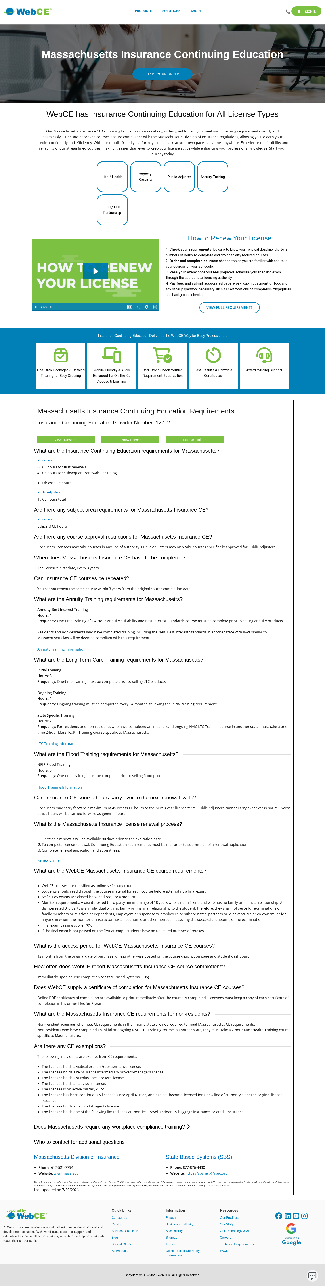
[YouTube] (296, 1217)
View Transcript (66, 440)
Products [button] (143, 10)
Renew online (48, 860)
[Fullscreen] (155, 307)
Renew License (130, 440)
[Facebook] (278, 1217)
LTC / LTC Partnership (112, 210)
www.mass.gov (66, 1173)
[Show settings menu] (146, 307)
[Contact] (287, 11)
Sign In (310, 11)
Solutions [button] (171, 10)
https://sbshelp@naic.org (206, 1173)
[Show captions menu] (130, 307)
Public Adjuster (179, 177)
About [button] (196, 10)
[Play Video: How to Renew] (95, 271)
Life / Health (112, 177)
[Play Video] (36, 307)
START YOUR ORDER (162, 74)
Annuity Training (213, 177)
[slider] (87, 307)
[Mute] (138, 307)
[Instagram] (304, 1217)
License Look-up (194, 440)
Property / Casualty (146, 177)
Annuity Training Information (61, 649)
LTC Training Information (58, 743)
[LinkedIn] (288, 1217)
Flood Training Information (59, 787)
